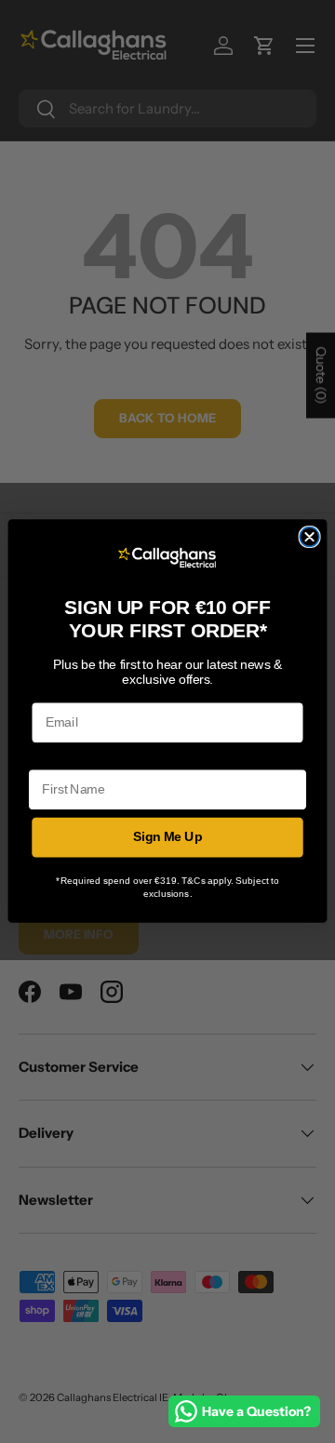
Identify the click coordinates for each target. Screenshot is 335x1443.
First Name (61, 758)
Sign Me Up (168, 838)
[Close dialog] (309, 537)
